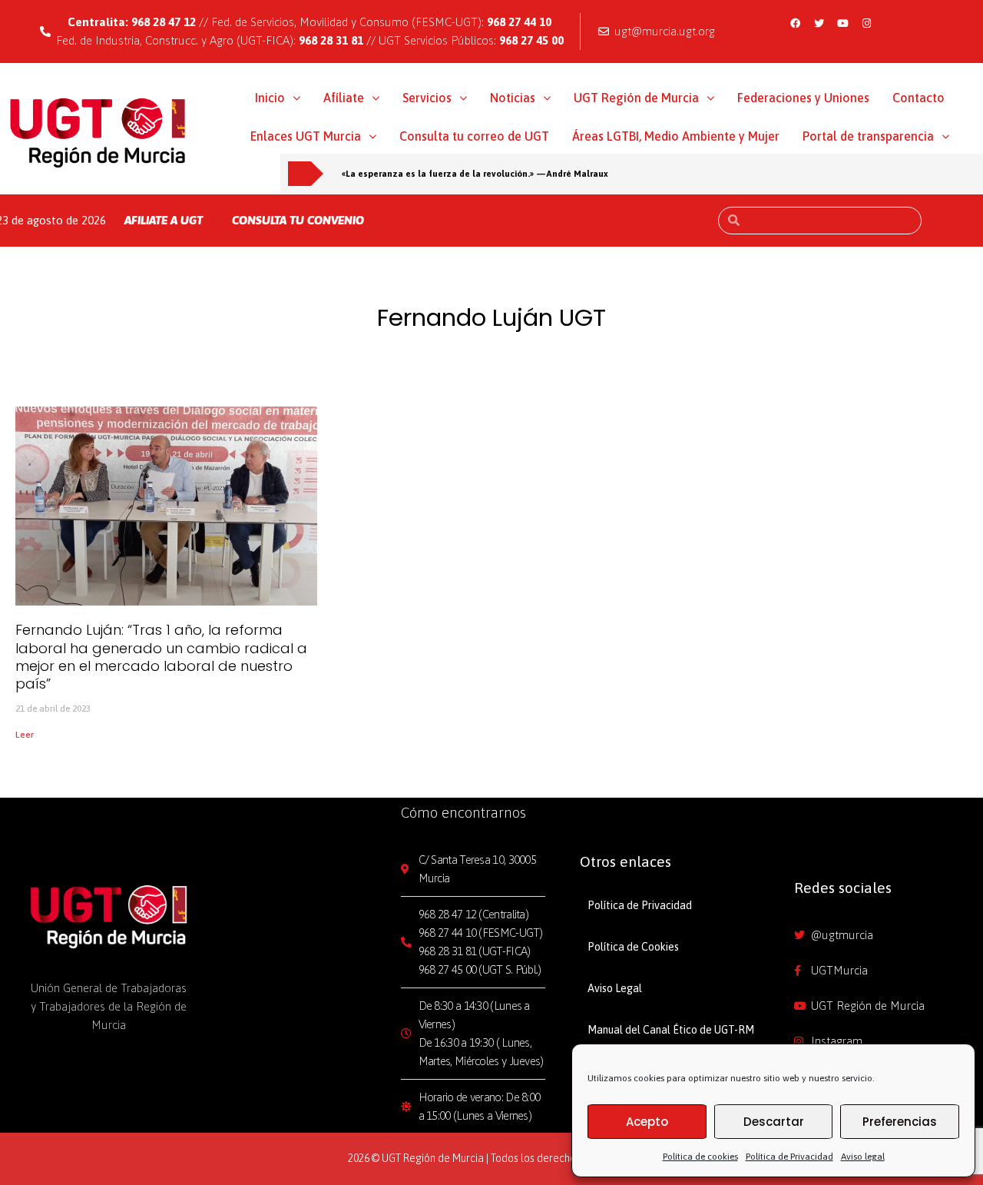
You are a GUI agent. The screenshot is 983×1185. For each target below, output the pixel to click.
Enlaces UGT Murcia (305, 136)
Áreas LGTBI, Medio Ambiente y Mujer (675, 136)
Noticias (512, 98)
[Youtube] (843, 23)
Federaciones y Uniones (803, 98)
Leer (24, 734)
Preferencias (899, 1122)
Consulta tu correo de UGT (474, 136)
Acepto (647, 1122)
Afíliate (343, 98)
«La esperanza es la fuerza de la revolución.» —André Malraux (475, 173)
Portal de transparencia (868, 136)
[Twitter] (819, 23)
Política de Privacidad (789, 1156)
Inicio (270, 98)
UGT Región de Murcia (636, 98)
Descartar (773, 1122)
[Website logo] (98, 132)
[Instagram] (867, 23)
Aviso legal (863, 1156)
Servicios (427, 98)
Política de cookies (700, 1156)
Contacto (918, 98)
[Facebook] (796, 23)
